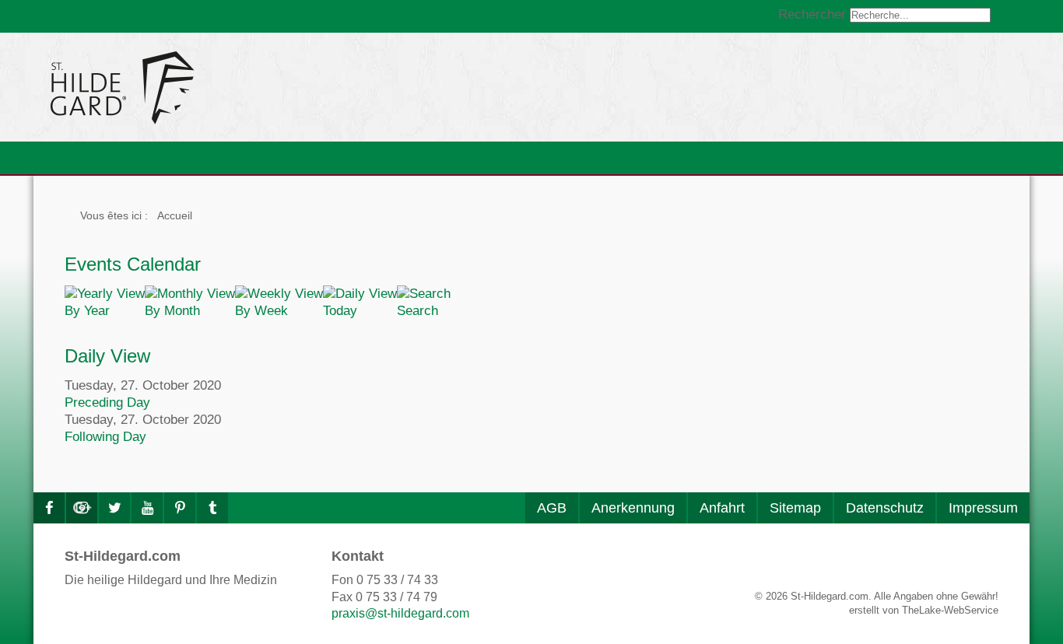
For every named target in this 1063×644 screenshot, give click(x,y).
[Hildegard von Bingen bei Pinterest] (179, 507)
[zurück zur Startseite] (263, 87)
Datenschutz (885, 508)
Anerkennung (633, 508)
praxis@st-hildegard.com (400, 613)
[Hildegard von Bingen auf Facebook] (49, 507)
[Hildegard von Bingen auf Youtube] (147, 507)
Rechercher (812, 14)
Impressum (983, 508)
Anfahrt (722, 508)
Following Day (105, 436)
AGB (552, 508)
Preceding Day (107, 402)
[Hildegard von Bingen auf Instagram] (81, 507)
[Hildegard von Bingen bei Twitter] (114, 507)
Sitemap (795, 508)
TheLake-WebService (950, 610)
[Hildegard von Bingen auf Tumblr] (212, 507)
